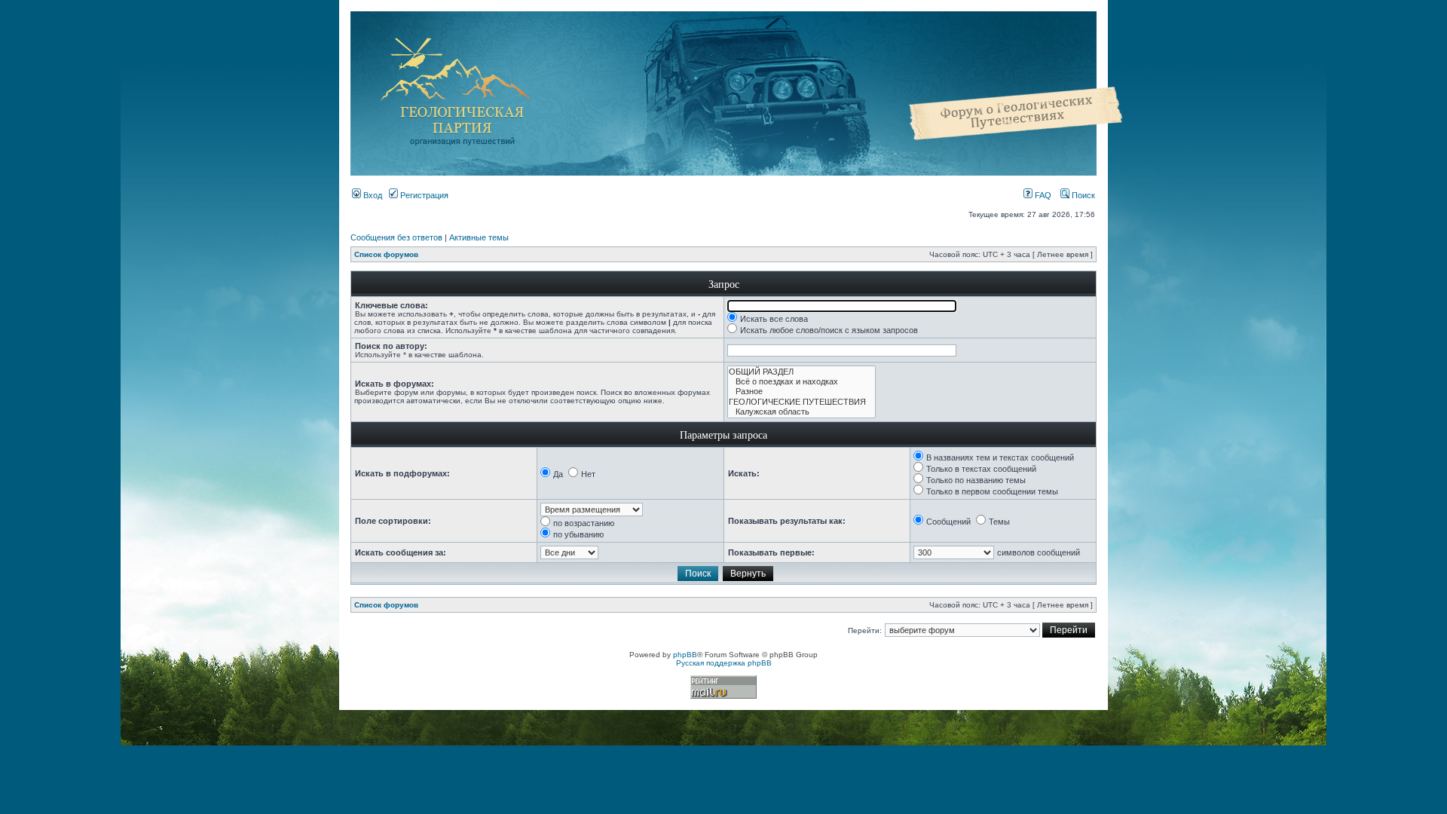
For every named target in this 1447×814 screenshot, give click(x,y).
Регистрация (423, 195)
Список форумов (386, 254)
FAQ (1041, 195)
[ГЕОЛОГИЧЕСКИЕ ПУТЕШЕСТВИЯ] (801, 402)
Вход (371, 195)
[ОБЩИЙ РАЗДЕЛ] (801, 372)
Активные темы (479, 237)
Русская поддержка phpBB (724, 663)
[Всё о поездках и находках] (801, 382)
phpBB (685, 654)
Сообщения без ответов (396, 237)
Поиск (1082, 195)
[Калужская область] (801, 412)
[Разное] (801, 391)
